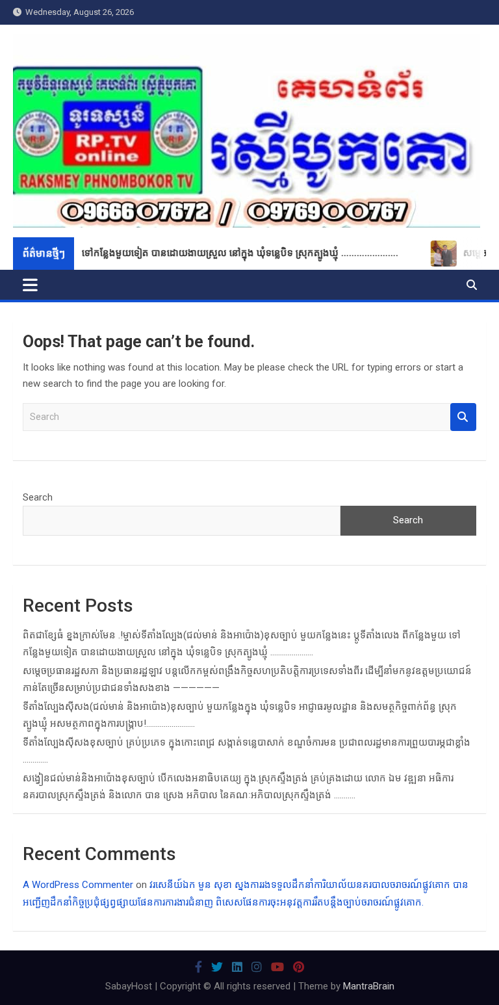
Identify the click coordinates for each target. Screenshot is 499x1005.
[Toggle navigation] (30, 285)
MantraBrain (368, 986)
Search (463, 417)
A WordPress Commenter (78, 885)
